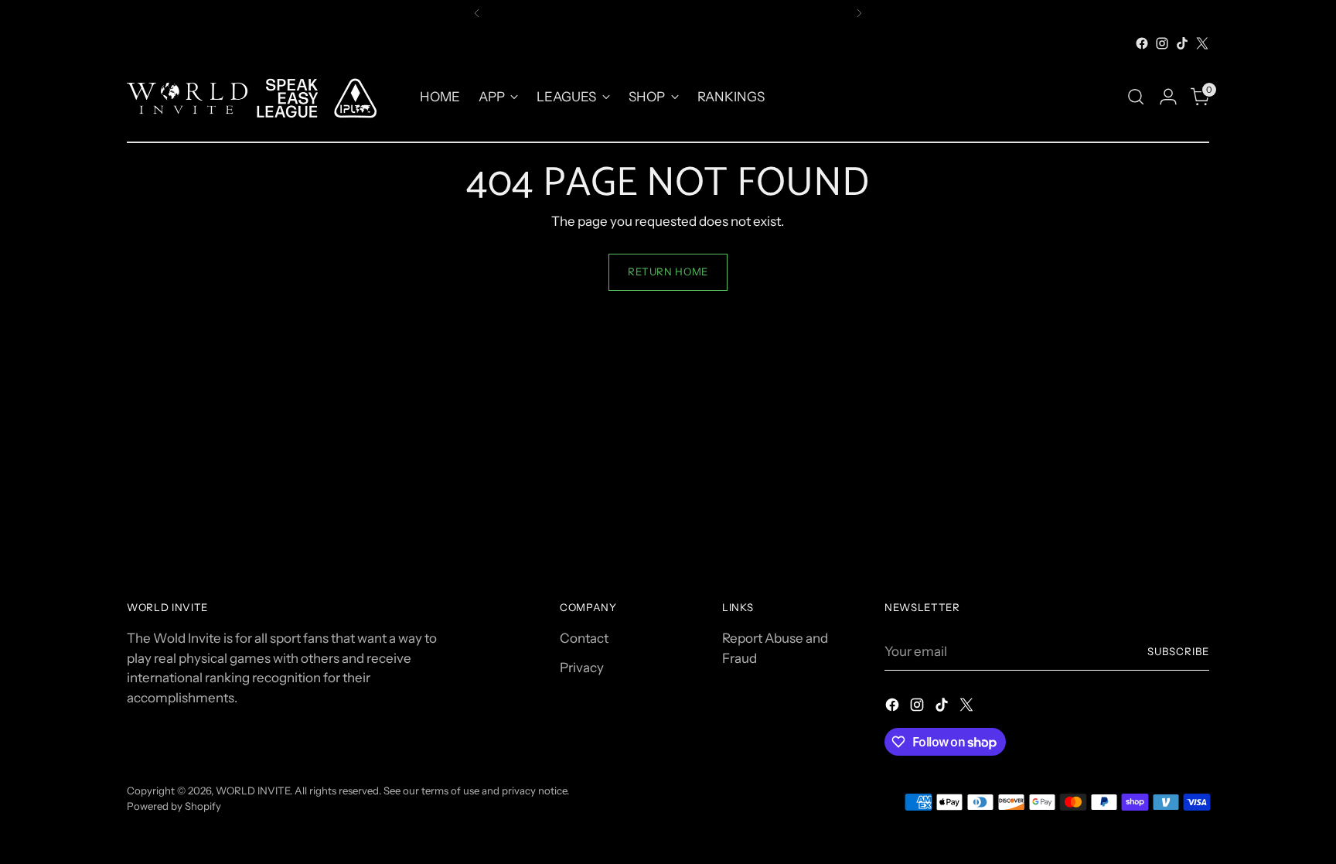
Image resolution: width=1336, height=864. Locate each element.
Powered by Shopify (174, 806)
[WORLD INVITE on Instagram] (1162, 43)
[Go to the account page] (1168, 96)
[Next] (859, 13)
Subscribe (1178, 651)
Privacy (582, 667)
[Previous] (477, 13)
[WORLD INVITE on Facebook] (1142, 43)
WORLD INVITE (253, 790)
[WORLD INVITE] (262, 97)
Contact (584, 638)
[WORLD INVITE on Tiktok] (1182, 43)
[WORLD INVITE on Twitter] (1202, 43)
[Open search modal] (1135, 96)
